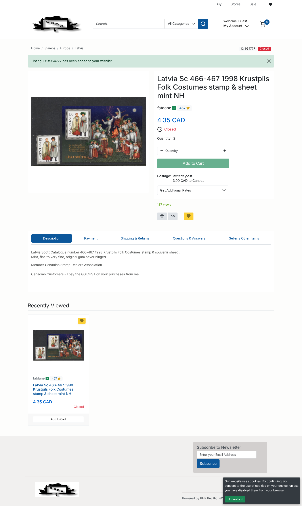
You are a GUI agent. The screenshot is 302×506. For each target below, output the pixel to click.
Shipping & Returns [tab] (135, 238)
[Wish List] (270, 4)
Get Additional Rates (175, 190)
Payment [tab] (90, 238)
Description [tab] (51, 238)
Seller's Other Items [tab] (244, 238)
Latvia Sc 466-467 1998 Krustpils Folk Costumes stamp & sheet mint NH (53, 389)
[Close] (269, 61)
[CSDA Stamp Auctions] (55, 23)
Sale (253, 4)
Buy (219, 4)
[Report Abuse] (173, 216)
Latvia (79, 48)
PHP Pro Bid (209, 498)
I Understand (235, 499)
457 (182, 108)
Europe (65, 48)
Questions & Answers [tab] (189, 238)
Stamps (49, 48)
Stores (236, 4)
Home (35, 48)
